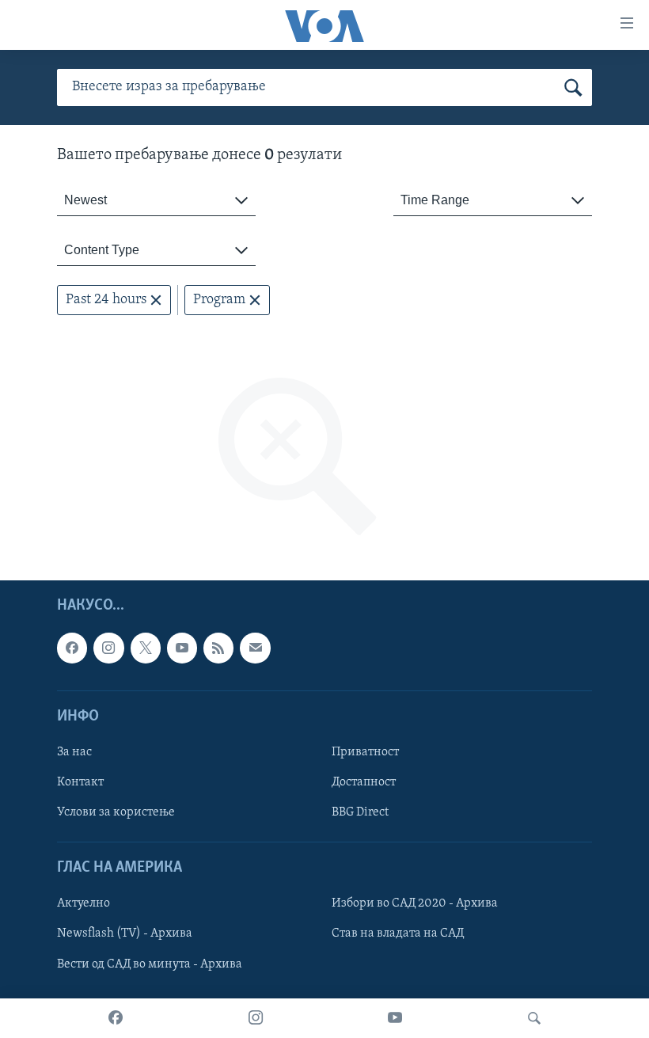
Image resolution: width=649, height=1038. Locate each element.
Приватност (365, 752)
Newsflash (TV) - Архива (124, 934)
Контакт (80, 782)
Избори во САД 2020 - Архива (415, 904)
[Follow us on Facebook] (72, 648)
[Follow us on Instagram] (108, 648)
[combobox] (156, 200)
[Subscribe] (255, 648)
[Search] (534, 1018)
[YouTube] (394, 1018)
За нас (74, 752)
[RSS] (218, 648)
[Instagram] (255, 1018)
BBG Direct (360, 812)
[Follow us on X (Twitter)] (146, 648)
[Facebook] (115, 1018)
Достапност (364, 782)
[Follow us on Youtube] (182, 648)
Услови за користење (116, 812)
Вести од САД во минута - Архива (149, 964)
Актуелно (83, 904)
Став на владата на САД (398, 934)
